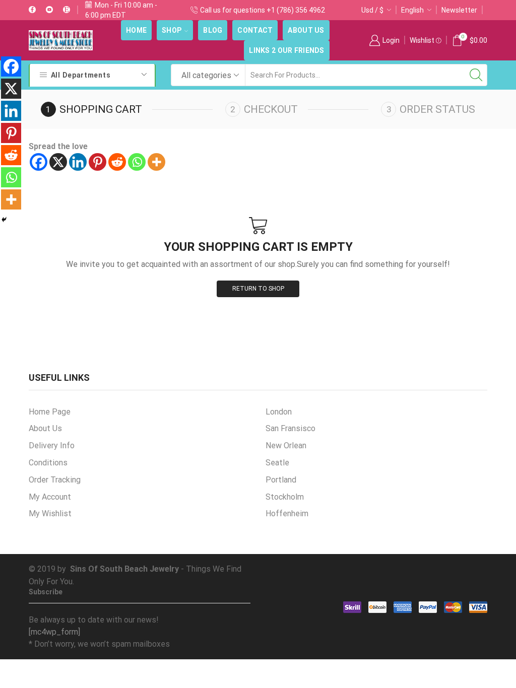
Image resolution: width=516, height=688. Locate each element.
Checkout (271, 109)
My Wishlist (50, 513)
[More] (156, 162)
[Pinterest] (97, 162)
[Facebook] (32, 10)
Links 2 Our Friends (286, 50)
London (279, 412)
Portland (281, 480)
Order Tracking (55, 480)
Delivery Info (52, 445)
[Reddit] (117, 162)
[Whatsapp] (137, 162)
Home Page (50, 412)
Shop (172, 30)
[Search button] (476, 75)
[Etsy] (66, 10)
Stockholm (285, 497)
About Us (306, 30)
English (412, 10)
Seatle (277, 462)
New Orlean (286, 445)
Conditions (48, 462)
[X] (58, 162)
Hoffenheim (287, 513)
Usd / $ (372, 10)
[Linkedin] (78, 162)
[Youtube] (49, 10)
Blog (212, 30)
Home (136, 30)
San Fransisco (290, 428)
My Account (50, 497)
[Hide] (4, 220)
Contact (255, 30)
